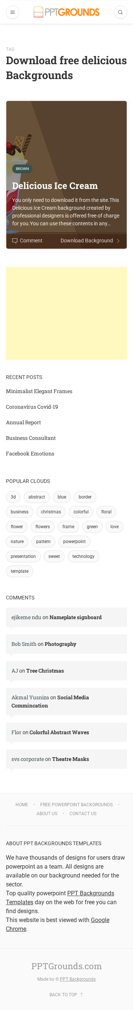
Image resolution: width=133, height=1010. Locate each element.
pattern (43, 541)
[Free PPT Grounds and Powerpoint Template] (66, 12)
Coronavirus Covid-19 (32, 406)
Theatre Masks (70, 758)
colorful (81, 511)
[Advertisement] (66, 313)
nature (17, 541)
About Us (47, 813)
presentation (23, 556)
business (19, 511)
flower (17, 526)
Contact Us (82, 813)
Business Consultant (31, 437)
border (85, 497)
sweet (54, 556)
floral (106, 511)
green (92, 526)
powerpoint (74, 541)
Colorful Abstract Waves (59, 732)
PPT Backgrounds (78, 979)
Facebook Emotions (30, 453)
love (114, 526)
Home (22, 804)
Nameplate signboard (76, 617)
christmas (51, 511)
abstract (36, 497)
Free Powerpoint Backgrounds (76, 804)
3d (13, 497)
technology (83, 556)
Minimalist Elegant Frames (39, 391)
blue (62, 497)
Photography (60, 643)
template (19, 571)
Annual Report (23, 422)
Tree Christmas (45, 670)
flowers (42, 526)
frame (68, 526)
